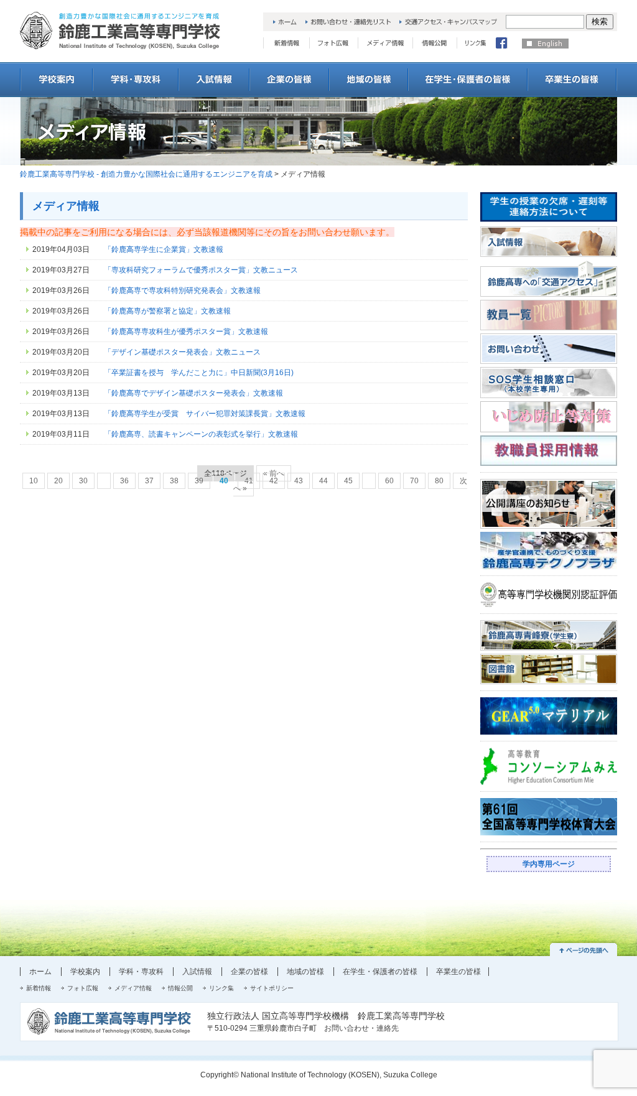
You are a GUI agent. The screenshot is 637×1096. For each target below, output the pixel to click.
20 (58, 480)
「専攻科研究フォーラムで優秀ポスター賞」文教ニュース (201, 270)
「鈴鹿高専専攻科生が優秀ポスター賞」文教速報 (186, 331)
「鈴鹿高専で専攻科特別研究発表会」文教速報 (182, 290)
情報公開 (180, 988)
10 (33, 480)
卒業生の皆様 (458, 971)
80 (439, 480)
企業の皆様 (249, 971)
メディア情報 (133, 988)
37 (149, 480)
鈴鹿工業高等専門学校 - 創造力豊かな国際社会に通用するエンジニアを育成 (146, 174)
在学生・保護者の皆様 (380, 971)
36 (124, 480)
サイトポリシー (272, 988)
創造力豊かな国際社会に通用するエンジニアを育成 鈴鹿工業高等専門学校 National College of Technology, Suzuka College (120, 30)
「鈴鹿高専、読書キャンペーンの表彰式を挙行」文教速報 (201, 434)
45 (348, 480)
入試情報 (197, 971)
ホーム (40, 971)
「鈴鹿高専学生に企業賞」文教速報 (163, 249)
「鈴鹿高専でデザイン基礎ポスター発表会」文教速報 (193, 393)
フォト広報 (82, 988)
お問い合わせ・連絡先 (361, 1028)
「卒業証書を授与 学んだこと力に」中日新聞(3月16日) (199, 372)
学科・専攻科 (141, 971)
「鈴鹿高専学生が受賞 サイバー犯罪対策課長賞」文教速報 (204, 413)
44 (323, 480)
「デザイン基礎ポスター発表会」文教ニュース (182, 352)
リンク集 (221, 988)
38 (174, 480)
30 (83, 480)
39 (199, 480)
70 (414, 480)
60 (389, 480)
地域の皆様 (305, 971)
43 (298, 480)
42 (273, 480)
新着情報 (38, 988)
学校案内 (85, 971)
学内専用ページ (549, 864)
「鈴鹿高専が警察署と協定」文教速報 (167, 311)
